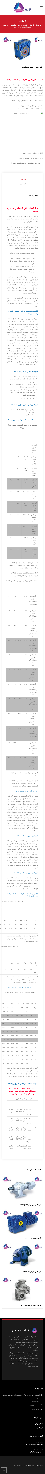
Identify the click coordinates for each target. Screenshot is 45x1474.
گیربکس (24, 163)
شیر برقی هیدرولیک (36, 1452)
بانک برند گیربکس (32, 163)
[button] (39, 40)
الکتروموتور (39, 1424)
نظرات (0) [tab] (23, 183)
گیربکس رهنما (17, 163)
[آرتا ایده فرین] (22, 7)
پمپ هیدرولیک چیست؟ (34, 1444)
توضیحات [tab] (23, 179)
